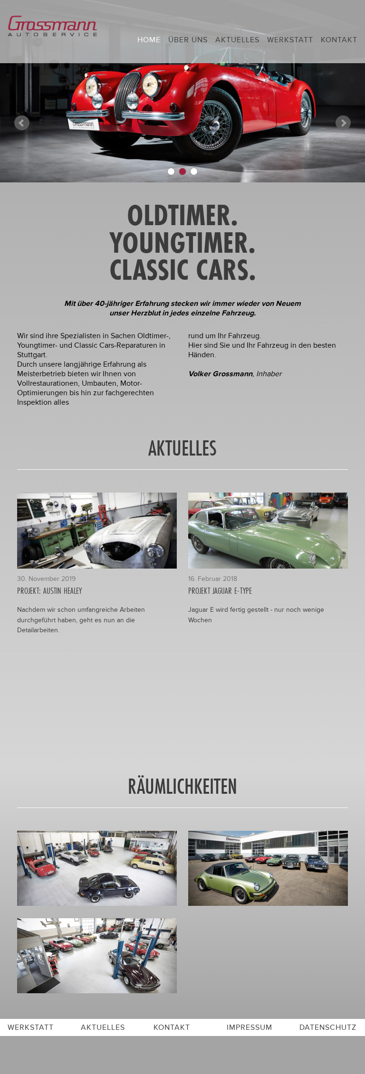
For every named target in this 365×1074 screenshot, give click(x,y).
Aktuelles (237, 40)
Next (343, 123)
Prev (21, 123)
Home (149, 40)
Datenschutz (327, 1027)
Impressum (249, 1027)
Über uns (188, 40)
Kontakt (339, 40)
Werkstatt (290, 40)
